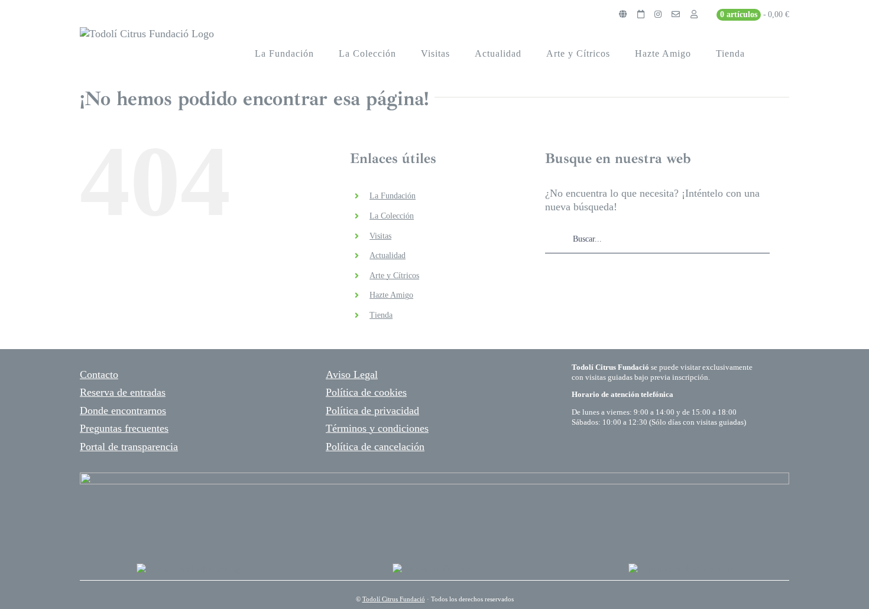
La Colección (391, 215)
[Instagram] (658, 15)
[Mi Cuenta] (694, 15)
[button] (773, 53)
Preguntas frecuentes (124, 428)
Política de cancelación (375, 446)
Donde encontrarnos (123, 410)
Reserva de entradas (123, 392)
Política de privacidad (372, 410)
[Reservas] (641, 15)
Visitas (380, 236)
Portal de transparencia (129, 446)
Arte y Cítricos (394, 275)
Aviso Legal (352, 374)
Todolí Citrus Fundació (393, 599)
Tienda (381, 315)
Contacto (99, 374)
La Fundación (392, 195)
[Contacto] (676, 15)
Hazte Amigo (391, 295)
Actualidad (387, 255)
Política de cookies (366, 392)
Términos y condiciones (377, 428)
